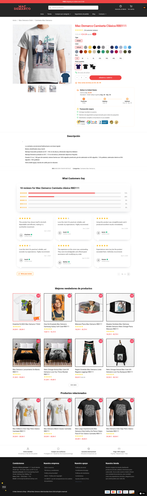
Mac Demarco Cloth (26, 20)
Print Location (79, 61)
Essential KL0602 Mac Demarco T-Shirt (26, 324)
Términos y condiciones (51, 470)
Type (76, 37)
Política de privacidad (51, 473)
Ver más (73, 385)
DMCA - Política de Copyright (53, 476)
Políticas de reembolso (82, 473)
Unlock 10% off (4, 487)
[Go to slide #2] (42, 88)
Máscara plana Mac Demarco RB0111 (88, 324)
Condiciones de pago (81, 470)
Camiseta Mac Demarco (43, 20)
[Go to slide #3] (53, 88)
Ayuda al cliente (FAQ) (82, 479)
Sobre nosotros (49, 467)
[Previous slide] (16, 54)
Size (76, 55)
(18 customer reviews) (91, 30)
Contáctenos (79, 476)
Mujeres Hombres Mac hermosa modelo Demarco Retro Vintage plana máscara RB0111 (119, 326)
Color (76, 44)
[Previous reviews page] (119, 274)
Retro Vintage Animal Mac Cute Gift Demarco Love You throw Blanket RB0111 (56, 372)
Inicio (14, 20)
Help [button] (143, 493)
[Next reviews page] (128, 274)
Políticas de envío (80, 467)
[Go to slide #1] (32, 88)
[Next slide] (69, 54)
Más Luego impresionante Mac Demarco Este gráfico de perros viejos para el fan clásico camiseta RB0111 (88, 431)
